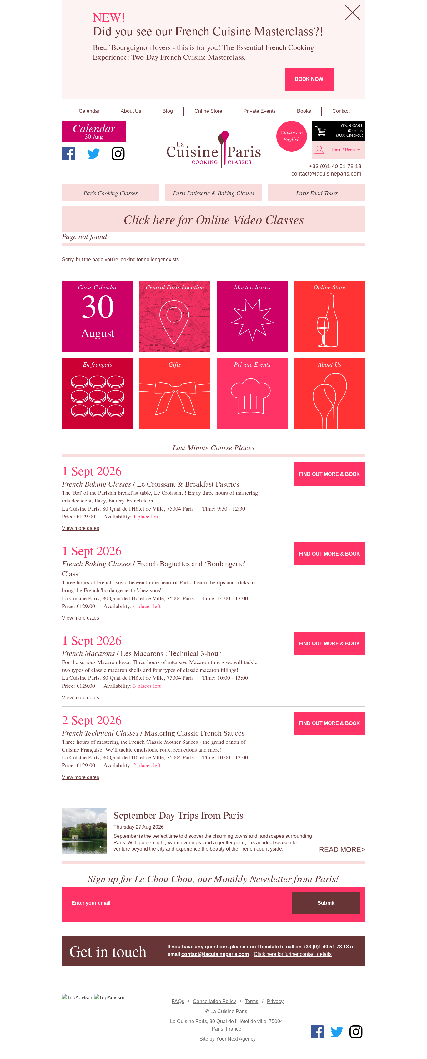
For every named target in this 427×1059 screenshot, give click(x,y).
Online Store (208, 111)
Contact (340, 111)
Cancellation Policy (214, 1001)
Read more (340, 849)
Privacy (275, 1001)
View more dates (80, 528)
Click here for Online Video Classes (213, 218)
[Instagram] (118, 153)
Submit (326, 903)
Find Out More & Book (329, 474)
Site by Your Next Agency (227, 1039)
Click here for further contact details (293, 954)
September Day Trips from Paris (178, 815)
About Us (131, 111)
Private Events (260, 111)
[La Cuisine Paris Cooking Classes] (213, 149)
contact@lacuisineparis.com (326, 174)
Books (304, 111)
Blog (168, 111)
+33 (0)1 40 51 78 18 (335, 166)
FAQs (178, 1001)
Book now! (310, 79)
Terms (251, 1001)
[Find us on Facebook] (68, 153)
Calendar (89, 111)
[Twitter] (93, 153)
